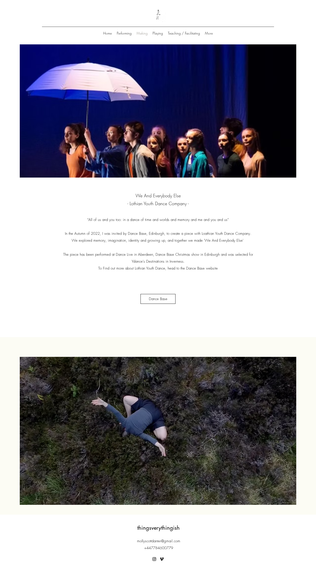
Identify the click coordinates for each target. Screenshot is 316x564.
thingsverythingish (158, 527)
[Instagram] (154, 559)
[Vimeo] (161, 559)
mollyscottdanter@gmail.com (158, 541)
